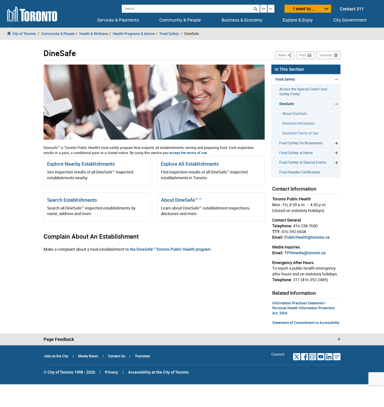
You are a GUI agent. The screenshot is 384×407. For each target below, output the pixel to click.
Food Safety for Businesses (300, 142)
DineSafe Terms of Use (300, 133)
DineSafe (286, 103)
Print (302, 55)
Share (286, 55)
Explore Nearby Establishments (81, 164)
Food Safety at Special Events (302, 162)
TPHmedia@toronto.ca (305, 252)
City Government (350, 20)
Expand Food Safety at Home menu (336, 153)
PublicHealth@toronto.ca (307, 237)
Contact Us (117, 356)
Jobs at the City (56, 356)
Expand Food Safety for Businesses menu (336, 143)
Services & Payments (118, 20)
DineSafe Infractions (298, 123)
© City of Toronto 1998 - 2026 (69, 372)
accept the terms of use (188, 152)
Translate (325, 55)
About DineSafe (294, 113)
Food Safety (285, 79)
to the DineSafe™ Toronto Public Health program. (168, 249)
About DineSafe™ (180, 200)
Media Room (88, 356)
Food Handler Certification (299, 172)
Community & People (180, 20)
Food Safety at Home (296, 152)
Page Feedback (59, 339)
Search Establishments (72, 200)
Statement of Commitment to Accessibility (306, 322)
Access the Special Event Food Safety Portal (303, 92)
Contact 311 (352, 9)
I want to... (304, 9)
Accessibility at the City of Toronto (158, 372)
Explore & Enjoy (298, 20)
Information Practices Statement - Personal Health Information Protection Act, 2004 (303, 308)
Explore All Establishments (190, 164)
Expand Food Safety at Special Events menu (336, 162)
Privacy (111, 372)
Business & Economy (242, 20)
